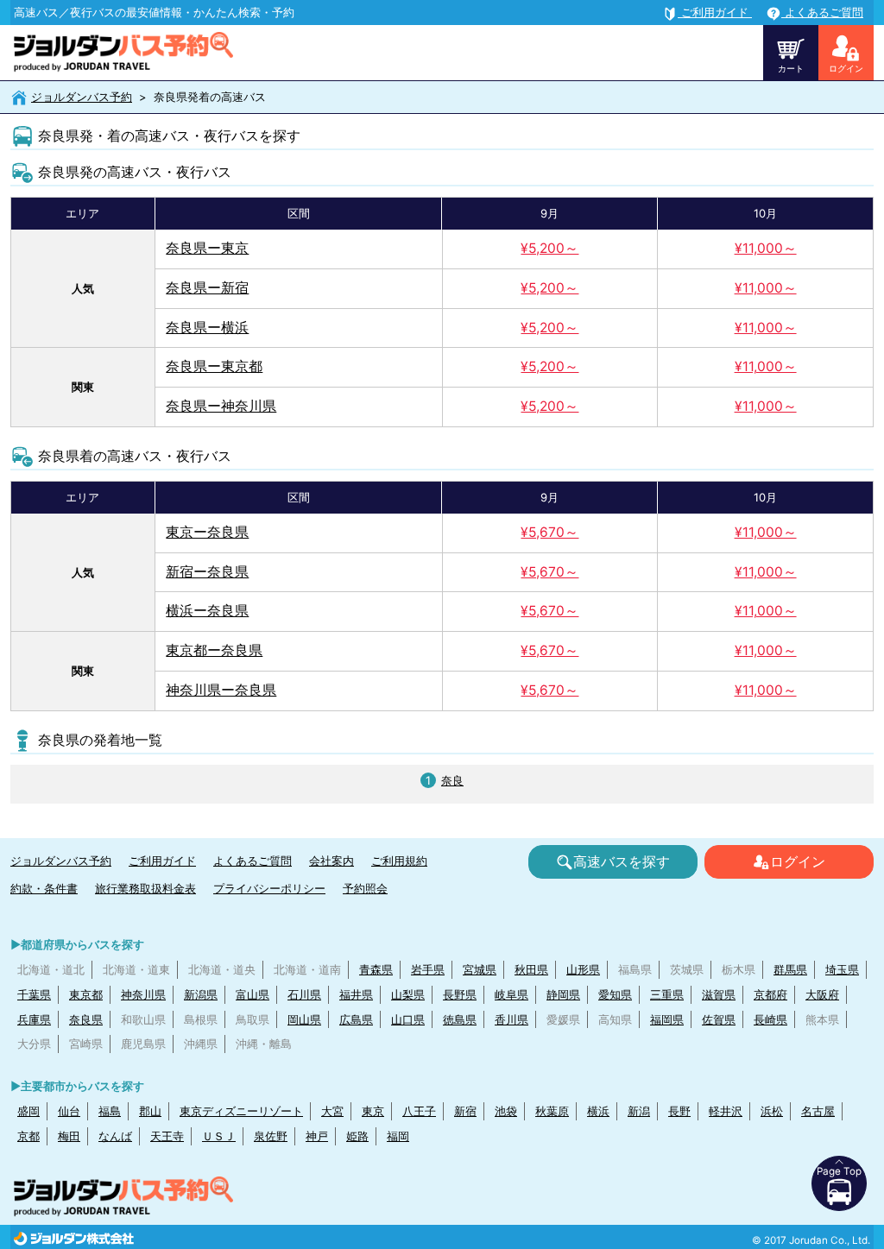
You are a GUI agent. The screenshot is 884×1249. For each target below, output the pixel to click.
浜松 (772, 1111)
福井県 (356, 994)
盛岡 (28, 1111)
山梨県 (408, 994)
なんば (115, 1136)
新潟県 (201, 994)
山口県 (408, 1019)
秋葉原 (552, 1111)
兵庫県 (34, 1019)
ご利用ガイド (162, 860)
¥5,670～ (549, 532)
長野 (679, 1111)
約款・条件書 (44, 888)
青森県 (376, 969)
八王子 (419, 1111)
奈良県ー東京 (207, 248)
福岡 (398, 1136)
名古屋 (818, 1111)
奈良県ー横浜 (207, 327)
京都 (28, 1136)
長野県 (460, 994)
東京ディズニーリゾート (241, 1111)
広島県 (356, 1019)
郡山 (150, 1111)
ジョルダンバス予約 (81, 97)
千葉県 (34, 994)
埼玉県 (842, 969)
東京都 (86, 994)
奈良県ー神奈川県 (221, 406)
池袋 (506, 1111)
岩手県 (428, 969)
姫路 (357, 1136)
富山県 (252, 994)
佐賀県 (719, 1019)
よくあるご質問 (252, 860)
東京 (373, 1111)
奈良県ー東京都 (214, 366)
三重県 (667, 994)
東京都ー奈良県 (214, 650)
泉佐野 (270, 1136)
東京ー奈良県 (207, 532)
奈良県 (86, 1019)
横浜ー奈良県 (207, 610)
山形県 (583, 969)
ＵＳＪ (219, 1136)
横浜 (598, 1111)
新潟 (639, 1111)
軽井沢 (725, 1111)
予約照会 (365, 888)
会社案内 (331, 860)
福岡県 (667, 1019)
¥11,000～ (766, 248)
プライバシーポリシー (269, 888)
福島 (109, 1111)
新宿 (465, 1111)
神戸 (317, 1136)
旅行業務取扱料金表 (145, 888)
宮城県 (479, 969)
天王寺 (167, 1136)
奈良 (452, 780)
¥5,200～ (549, 248)
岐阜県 (511, 994)
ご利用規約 (399, 860)
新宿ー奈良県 (207, 572)
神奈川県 (143, 994)
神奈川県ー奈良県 (221, 690)
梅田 (69, 1136)
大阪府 (822, 994)
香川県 (511, 1019)
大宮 (332, 1111)
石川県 (304, 994)
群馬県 (790, 969)
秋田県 (531, 969)
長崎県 (770, 1019)
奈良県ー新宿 (207, 288)
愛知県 (615, 994)
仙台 (69, 1111)
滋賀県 (719, 994)
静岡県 (563, 994)
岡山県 (304, 1019)
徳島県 (460, 1019)
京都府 (770, 994)
